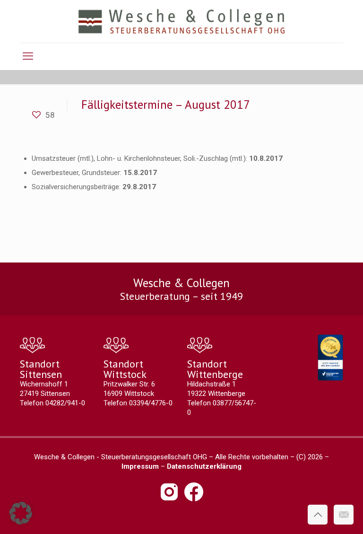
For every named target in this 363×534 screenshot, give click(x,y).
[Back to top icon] (318, 515)
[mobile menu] (28, 56)
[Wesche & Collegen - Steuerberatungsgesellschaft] (182, 21)
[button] (21, 513)
